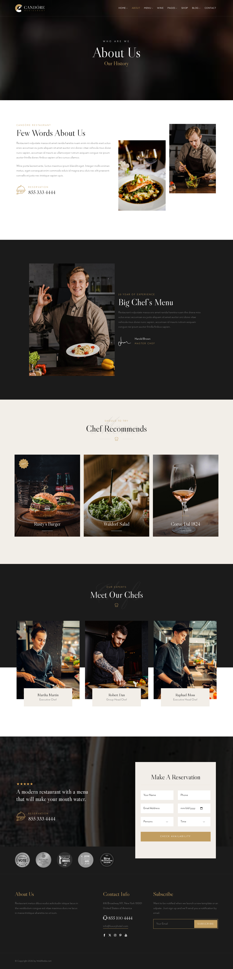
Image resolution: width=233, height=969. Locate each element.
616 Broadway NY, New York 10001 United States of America (122, 906)
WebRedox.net (44, 961)
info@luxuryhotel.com (115, 926)
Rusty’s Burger (47, 524)
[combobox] (151, 822)
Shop (184, 8)
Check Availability (175, 836)
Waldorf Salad (116, 524)
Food (47, 516)
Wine (160, 8)
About (136, 8)
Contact (210, 8)
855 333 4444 (42, 192)
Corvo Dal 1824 (185, 524)
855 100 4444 (120, 918)
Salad (116, 516)
